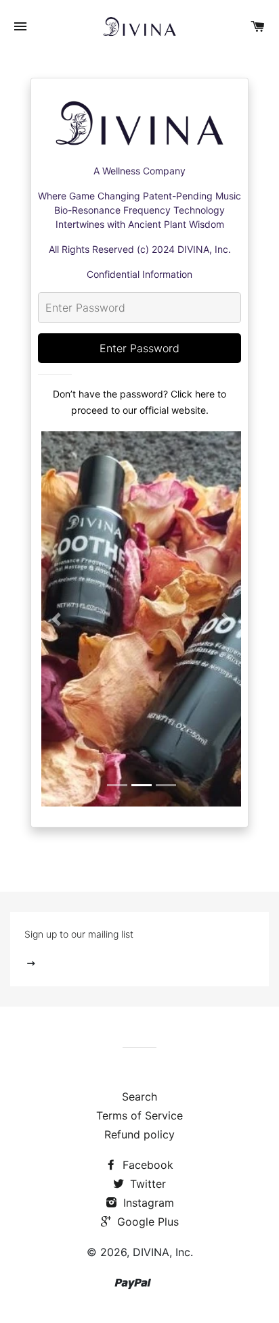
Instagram (147, 1202)
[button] (56, 619)
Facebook (146, 1165)
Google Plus (146, 1221)
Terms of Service (139, 1115)
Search (139, 1096)
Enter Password (139, 348)
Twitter (146, 1183)
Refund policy (139, 1134)
